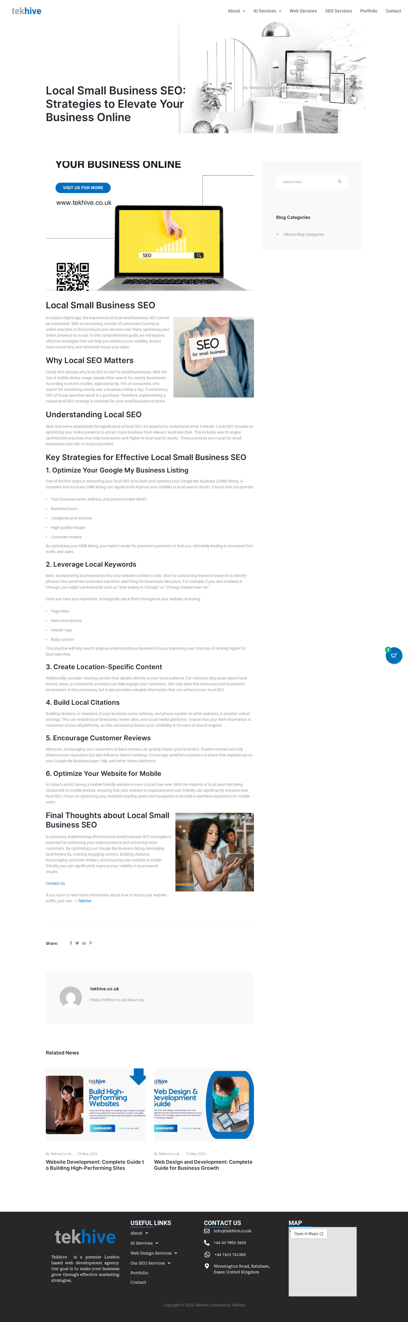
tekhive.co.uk (261, 88)
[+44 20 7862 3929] (207, 1243)
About (234, 11)
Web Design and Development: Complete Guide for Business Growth (203, 1165)
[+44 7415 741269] (207, 1254)
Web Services (303, 11)
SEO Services (338, 11)
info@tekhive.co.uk (232, 1231)
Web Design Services (151, 1253)
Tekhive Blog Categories (303, 234)
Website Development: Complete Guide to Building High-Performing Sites (95, 1165)
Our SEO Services (147, 1263)
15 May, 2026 (196, 1154)
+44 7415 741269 (230, 1254)
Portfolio (368, 11)
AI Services (264, 11)
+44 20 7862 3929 (230, 1242)
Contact (138, 1282)
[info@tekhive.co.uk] (207, 1231)
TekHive (84, 901)
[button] (236, 11)
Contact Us (55, 883)
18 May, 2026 (87, 1154)
